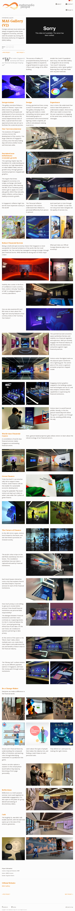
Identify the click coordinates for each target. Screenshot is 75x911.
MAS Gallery (6, 886)
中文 (71, 0)
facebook (5, 907)
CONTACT (70, 4)
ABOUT (59, 4)
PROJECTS (70, 10)
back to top (70, 907)
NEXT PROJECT (21, 52)
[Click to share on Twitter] (10, 47)
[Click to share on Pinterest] (13, 47)
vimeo (14, 907)
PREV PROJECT (6, 52)
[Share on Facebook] (7, 47)
